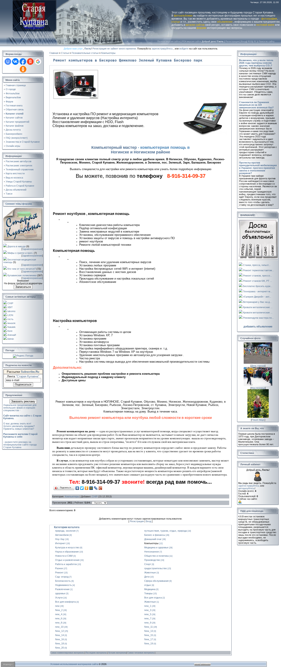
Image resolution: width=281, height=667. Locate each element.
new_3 (147, 610)
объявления (224, 21)
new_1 (147, 606)
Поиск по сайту (266, 41)
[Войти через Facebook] (23, 61)
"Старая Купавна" (27, 376)
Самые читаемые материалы (141, 653)
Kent (9, 331)
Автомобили (62, 535)
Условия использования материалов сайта (74, 664)
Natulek (11, 327)
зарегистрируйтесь (162, 48)
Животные (150, 572)
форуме (201, 27)
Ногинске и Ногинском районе (140, 152)
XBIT (10, 307)
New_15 (148, 635)
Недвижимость (63, 585)
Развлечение (62, 589)
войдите (183, 48)
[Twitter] (82, 488)
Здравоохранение (32, 249)
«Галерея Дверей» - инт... (257, 296)
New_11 (148, 626)
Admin (10, 339)
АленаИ (11, 335)
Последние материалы (96, 653)
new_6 (58, 618)
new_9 (147, 622)
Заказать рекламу (23, 401)
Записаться (23, 287)
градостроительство (155, 568)
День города (258, 365)
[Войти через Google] (37, 61)
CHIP (10, 303)
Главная (53, 53)
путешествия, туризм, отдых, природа (165, 530)
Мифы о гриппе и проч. (20, 253)
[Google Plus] (100, 488)
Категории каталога (66, 527)
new (57, 606)
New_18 (59, 643)
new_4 (58, 614)
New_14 (59, 635)
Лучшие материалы (117, 653)
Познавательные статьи (85, 53)
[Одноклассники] (86, 488)
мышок (11, 323)
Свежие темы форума (18, 203)
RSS (250, 41)
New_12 (59, 631)
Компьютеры (108, 53)
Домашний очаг (153, 539)
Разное (59, 568)
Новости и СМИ (64, 555)
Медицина (149, 589)
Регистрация (232, 41)
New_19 (148, 643)
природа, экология (65, 530)
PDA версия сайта (191, 41)
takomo (11, 311)
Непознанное (151, 551)
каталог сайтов (195, 24)
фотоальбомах (183, 15)
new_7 (147, 618)
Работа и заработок (66, 564)
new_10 (59, 626)
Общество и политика (156, 555)
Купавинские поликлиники (21, 275)
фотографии (269, 18)
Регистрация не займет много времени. (114, 48)
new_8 (58, 622)
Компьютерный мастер (114, 147)
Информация (248, 54)
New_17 (148, 639)
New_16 (59, 639)
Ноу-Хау (60, 539)
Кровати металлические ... (257, 307)
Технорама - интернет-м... (257, 291)
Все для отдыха (153, 597)
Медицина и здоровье (156, 547)
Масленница (258, 388)
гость (10, 319)
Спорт (147, 564)
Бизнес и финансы (154, 535)
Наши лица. (258, 419)
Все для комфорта (65, 601)
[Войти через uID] (8, 61)
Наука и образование (67, 551)
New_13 (148, 631)
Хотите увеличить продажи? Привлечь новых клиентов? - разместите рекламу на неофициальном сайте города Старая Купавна (20, 437)
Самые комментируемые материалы (67, 653)
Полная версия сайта (168, 41)
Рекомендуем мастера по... (258, 317)
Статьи (65, 53)
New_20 (59, 647)
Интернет (60, 543)
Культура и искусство (67, 547)
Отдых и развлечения (67, 560)
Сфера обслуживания (156, 581)
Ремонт (59, 572)
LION (10, 315)
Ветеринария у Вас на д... (257, 302)
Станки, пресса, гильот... (256, 265)
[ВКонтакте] (77, 488)
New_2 (59, 610)
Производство (152, 560)
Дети (147, 576)
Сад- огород (61, 576)
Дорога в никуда (16, 246)
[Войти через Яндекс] (30, 61)
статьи (175, 21)
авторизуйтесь (246, 488)
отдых (147, 585)
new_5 (147, 614)
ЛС (255, 41)
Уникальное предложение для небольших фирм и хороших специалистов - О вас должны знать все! (22, 414)
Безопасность (63, 581)
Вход (243, 41)
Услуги (59, 597)
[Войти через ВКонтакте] (15, 61)
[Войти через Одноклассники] (23, 69)
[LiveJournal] (96, 488)
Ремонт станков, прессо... (257, 275)
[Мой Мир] (91, 488)
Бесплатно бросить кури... (257, 286)
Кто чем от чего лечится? (21, 268)
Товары (148, 593)
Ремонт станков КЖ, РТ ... (257, 281)
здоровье (60, 593)
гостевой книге (265, 24)
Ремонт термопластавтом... (258, 270)
